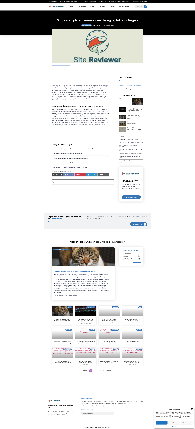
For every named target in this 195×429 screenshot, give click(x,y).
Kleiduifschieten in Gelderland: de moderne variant (130, 161)
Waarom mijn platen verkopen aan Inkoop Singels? (131, 85)
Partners (71, 6)
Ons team (102, 6)
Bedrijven (125, 255)
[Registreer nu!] (145, 224)
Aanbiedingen (86, 25)
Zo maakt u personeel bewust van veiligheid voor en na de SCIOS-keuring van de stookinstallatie (135, 110)
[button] (192, 409)
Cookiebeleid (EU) (127, 401)
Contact (111, 6)
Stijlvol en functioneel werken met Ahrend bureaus (130, 150)
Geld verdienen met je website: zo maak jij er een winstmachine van (99, 405)
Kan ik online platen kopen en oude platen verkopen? (80, 167)
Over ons (92, 6)
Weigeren (174, 423)
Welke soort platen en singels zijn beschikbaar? (80, 153)
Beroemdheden (98, 401)
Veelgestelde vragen (126, 89)
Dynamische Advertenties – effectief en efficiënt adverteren (129, 157)
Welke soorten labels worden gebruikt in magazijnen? (130, 135)
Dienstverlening (127, 258)
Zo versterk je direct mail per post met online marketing (134, 128)
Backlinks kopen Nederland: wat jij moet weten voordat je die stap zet (108, 403)
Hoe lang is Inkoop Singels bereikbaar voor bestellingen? (80, 158)
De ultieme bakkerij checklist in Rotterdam (130, 153)
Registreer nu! (137, 224)
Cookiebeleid (173, 426)
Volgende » (109, 370)
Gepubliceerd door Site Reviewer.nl (66, 296)
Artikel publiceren (123, 6)
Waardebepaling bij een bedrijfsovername (124, 1)
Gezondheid (126, 259)
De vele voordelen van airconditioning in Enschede (130, 146)
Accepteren (161, 423)
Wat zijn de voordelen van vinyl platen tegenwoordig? (80, 163)
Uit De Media (82, 6)
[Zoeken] (145, 6)
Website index (118, 401)
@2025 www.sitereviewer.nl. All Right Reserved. (97, 427)
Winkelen (125, 256)
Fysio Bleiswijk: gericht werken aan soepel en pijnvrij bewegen (95, 1)
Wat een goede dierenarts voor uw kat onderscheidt (125, 100)
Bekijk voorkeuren (187, 423)
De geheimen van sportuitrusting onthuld (130, 139)
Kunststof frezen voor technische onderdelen (131, 142)
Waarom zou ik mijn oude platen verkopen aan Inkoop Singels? (80, 149)
